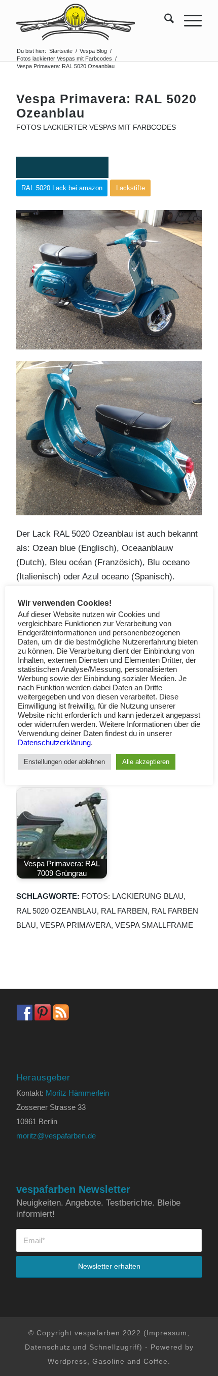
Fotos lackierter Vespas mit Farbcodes (96, 127)
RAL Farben (124, 910)
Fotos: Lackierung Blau (133, 896)
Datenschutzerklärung (54, 743)
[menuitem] (164, 20)
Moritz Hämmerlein (77, 1093)
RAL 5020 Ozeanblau (56, 910)
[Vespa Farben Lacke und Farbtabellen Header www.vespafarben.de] (90, 20)
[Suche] (164, 20)
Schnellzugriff (114, 1347)
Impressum (167, 1333)
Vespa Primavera (75, 925)
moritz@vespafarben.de (56, 1135)
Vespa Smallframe (154, 925)
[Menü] (188, 20)
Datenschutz (47, 1347)
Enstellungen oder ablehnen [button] (64, 762)
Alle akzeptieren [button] (145, 762)
